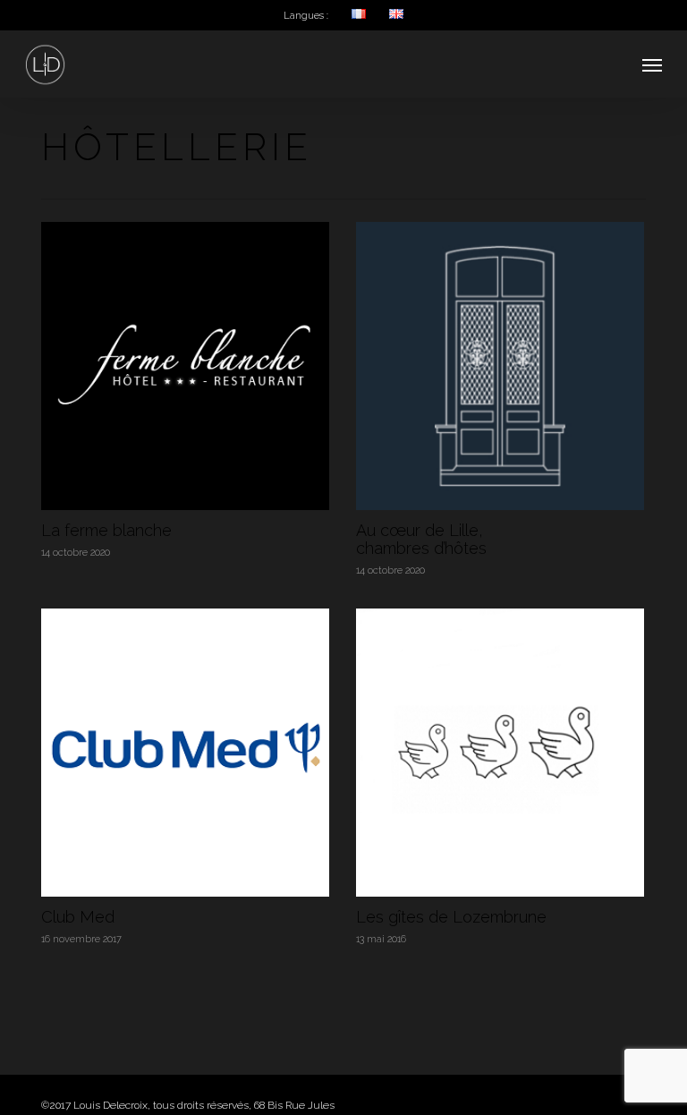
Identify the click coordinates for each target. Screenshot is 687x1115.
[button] (652, 64)
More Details (190, 353)
